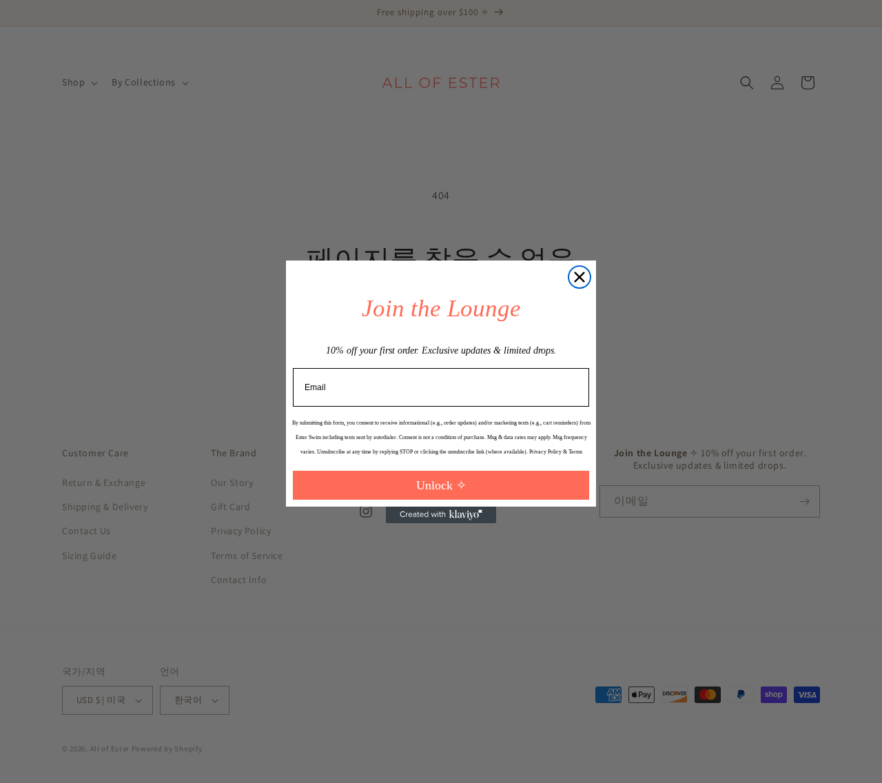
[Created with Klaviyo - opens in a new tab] (441, 515)
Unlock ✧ (441, 485)
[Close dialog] (579, 277)
